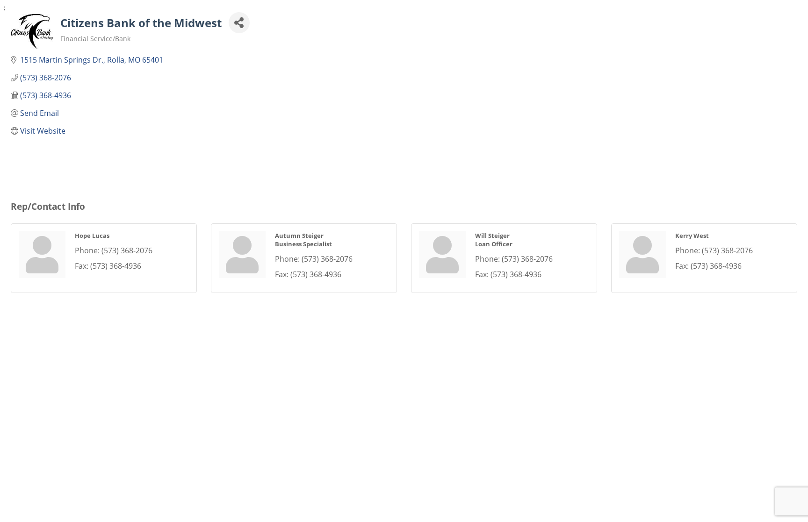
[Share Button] (239, 22)
